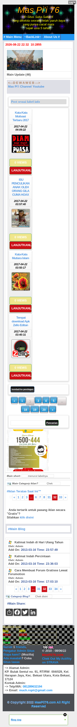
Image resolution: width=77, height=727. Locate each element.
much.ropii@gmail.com (35, 690)
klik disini (27, 517)
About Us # (52, 37)
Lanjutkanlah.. (21, 170)
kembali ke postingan (22, 389)
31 (49, 497)
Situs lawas (11, 662)
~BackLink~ (32, 37)
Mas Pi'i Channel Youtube (26, 86)
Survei (8, 647)
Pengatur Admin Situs (18, 650)
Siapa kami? (12, 654)
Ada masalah (12, 658)
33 (60, 497)
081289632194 (32, 686)
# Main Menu (12, 37)
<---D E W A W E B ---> (24, 83)
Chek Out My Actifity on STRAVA (56, 660)
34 (55, 589)
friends (21, 647)
